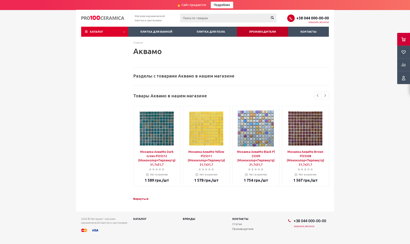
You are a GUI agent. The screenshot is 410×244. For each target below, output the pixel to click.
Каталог (96, 31)
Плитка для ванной (156, 31)
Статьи (237, 223)
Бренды (189, 218)
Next (325, 95)
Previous (317, 95)
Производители (262, 31)
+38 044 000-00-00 (312, 18)
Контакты (308, 31)
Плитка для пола (211, 31)
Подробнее (222, 5)
